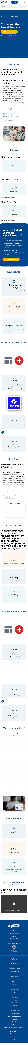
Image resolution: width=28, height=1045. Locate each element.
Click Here (14, 904)
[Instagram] (10, 1031)
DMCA (14, 1042)
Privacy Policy (14, 1039)
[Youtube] (15, 1031)
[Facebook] (13, 1031)
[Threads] (10, 1034)
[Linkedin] (18, 1031)
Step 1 (14, 380)
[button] (24, 2)
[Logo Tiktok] (13, 1034)
